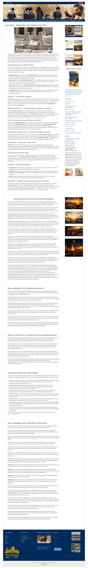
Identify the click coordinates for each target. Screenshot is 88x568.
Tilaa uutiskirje (24, 536)
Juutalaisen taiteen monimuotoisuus (73, 133)
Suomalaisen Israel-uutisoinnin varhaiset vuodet (72, 139)
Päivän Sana (9, 3)
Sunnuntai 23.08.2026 (70, 130)
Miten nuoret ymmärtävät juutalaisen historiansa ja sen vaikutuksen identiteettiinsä (73, 113)
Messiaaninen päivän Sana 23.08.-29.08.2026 (71, 148)
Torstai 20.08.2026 (69, 128)
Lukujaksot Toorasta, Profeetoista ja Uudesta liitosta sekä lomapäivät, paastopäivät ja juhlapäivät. (43, 547)
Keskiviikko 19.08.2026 (70, 124)
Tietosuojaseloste (44, 564)
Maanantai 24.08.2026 (70, 142)
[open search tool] (77, 3)
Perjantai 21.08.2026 (69, 101)
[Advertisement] (74, 185)
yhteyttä (24, 539)
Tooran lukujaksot (69, 126)
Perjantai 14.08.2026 (69, 109)
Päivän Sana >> (73, 165)
